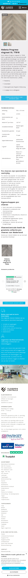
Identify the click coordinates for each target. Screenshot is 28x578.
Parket (3, 490)
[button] (14, 575)
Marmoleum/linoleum (7, 486)
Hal (2, 515)
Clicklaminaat (5, 541)
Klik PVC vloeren (6, 466)
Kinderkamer (4, 522)
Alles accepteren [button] (14, 568)
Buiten (3, 507)
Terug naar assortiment (14, 303)
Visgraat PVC (5, 538)
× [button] (26, 553)
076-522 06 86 (15, 1)
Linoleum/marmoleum (7, 536)
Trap (2, 505)
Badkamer (4, 509)
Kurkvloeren (4, 484)
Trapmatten (4, 497)
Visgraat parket (5, 539)
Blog (14, 3)
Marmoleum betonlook (8, 464)
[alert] (14, 565)
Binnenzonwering (6, 479)
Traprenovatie (5, 499)
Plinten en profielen (7, 492)
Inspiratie (6, 3)
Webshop (23, 3)
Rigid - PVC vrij (5, 471)
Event (2, 526)
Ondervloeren (5, 488)
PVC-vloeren (4, 473)
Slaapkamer (4, 511)
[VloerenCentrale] (7, 7)
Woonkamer (4, 520)
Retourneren (4, 400)
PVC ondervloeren (6, 468)
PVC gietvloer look (6, 469)
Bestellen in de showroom (8, 397)
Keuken (3, 518)
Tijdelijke (3, 524)
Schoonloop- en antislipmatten (10, 494)
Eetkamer (4, 513)
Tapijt (3, 496)
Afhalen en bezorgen (7, 399)
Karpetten (4, 482)
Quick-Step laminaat (7, 543)
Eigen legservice (6, 528)
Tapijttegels (4, 477)
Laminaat (4, 475)
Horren (3, 481)
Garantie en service (6, 402)
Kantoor (3, 517)
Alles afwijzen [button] (14, 572)
